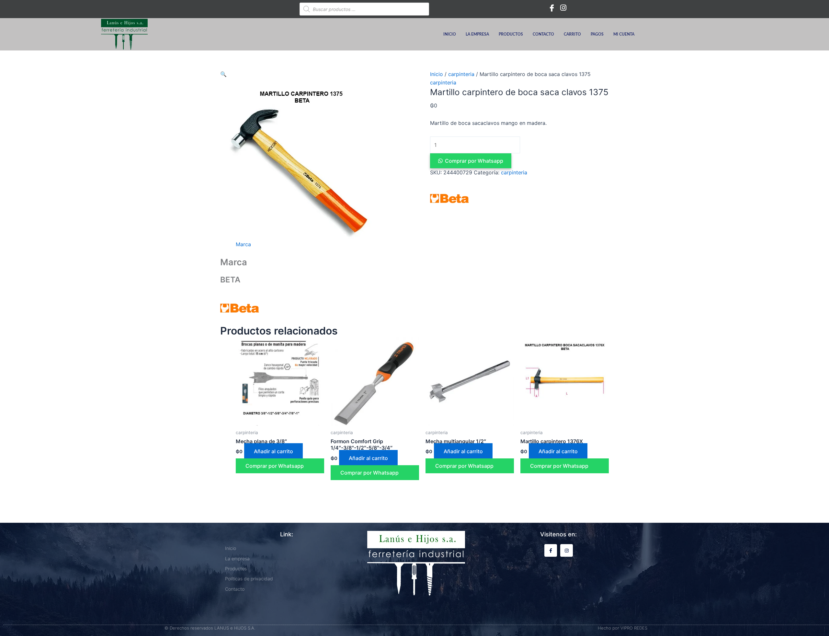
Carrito (572, 34)
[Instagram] (563, 7)
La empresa (477, 34)
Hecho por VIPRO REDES (622, 628)
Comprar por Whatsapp (474, 161)
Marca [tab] (243, 244)
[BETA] (449, 198)
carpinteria (461, 74)
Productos (511, 34)
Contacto (543, 34)
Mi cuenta (623, 34)
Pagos (597, 34)
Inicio (449, 34)
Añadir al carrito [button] (273, 451)
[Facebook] (552, 7)
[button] (223, 74)
